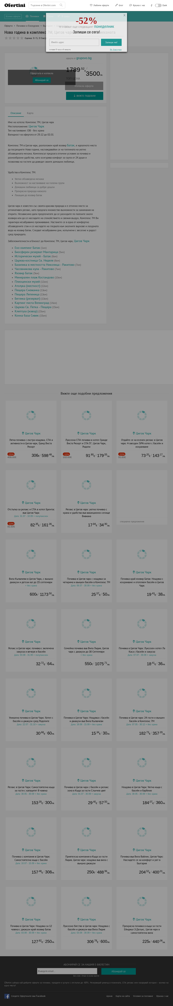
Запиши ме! (111, 46)
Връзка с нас (138, 5)
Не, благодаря (115, 54)
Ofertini (14, 5)
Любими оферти (101, 5)
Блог (120, 5)
